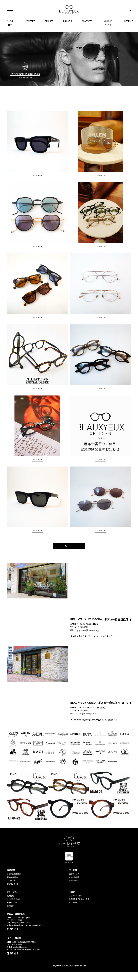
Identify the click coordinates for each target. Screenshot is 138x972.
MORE (69, 546)
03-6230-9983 (81, 710)
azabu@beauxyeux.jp (86, 713)
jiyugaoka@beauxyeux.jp (87, 630)
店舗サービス (74, 873)
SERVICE (49, 21)
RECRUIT (128, 21)
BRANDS (67, 21)
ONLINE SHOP (108, 23)
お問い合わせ (74, 880)
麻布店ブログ (12, 902)
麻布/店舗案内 (12, 877)
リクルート (73, 902)
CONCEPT (30, 21)
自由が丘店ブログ (13, 899)
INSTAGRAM (37, 175)
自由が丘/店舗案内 (14, 873)
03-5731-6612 (81, 627)
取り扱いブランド (13, 884)
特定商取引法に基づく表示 (79, 899)
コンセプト (11, 880)
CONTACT (87, 21)
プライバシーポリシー (77, 895)
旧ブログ (10, 906)
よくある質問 (74, 877)
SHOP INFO (10, 23)
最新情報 (10, 895)
